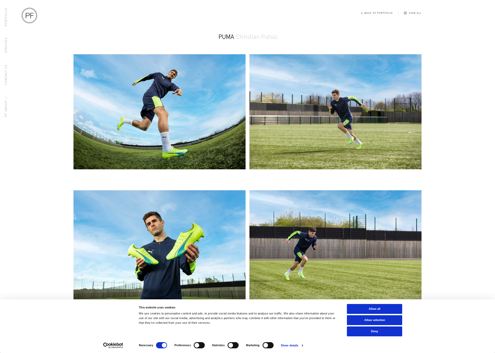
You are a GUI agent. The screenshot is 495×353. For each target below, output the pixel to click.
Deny (374, 331)
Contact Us (6, 75)
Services (6, 45)
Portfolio (6, 17)
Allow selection (374, 320)
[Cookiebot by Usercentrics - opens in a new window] (113, 345)
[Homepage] (29, 15)
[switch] (199, 345)
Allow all (374, 308)
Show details (289, 345)
